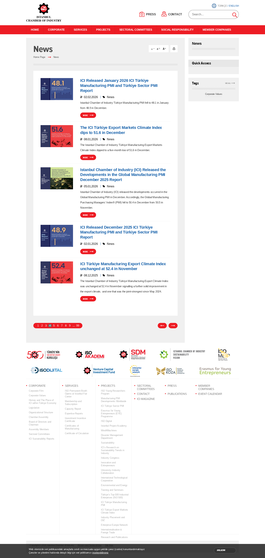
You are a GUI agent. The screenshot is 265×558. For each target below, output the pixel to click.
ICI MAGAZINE (146, 399)
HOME (35, 29)
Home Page (39, 57)
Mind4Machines (109, 430)
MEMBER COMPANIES (217, 29)
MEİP (217, 354)
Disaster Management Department (112, 436)
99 (77, 325)
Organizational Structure (41, 412)
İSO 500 (46, 354)
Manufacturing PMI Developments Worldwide (113, 400)
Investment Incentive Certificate (75, 419)
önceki (162, 325)
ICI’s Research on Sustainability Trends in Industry (112, 450)
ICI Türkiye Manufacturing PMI (114, 503)
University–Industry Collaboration (110, 471)
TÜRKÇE (222, 6)
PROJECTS (103, 29)
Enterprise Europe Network (114, 525)
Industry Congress (110, 457)
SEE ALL (228, 83)
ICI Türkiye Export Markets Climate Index (114, 511)
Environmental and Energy (114, 485)
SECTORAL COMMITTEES (135, 29)
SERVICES (80, 29)
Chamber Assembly (38, 417)
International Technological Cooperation (114, 479)
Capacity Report (73, 408)
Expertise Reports (74, 413)
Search (235, 15)
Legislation (34, 407)
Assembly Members (39, 429)
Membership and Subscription (73, 402)
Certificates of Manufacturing (72, 427)
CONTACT (175, 14)
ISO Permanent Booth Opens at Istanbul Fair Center (76, 393)
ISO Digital (106, 421)
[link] (125, 354)
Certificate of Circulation (77, 433)
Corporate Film (36, 390)
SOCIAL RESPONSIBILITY (177, 29)
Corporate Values (213, 94)
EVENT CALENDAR (210, 393)
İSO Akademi (85, 354)
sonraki (173, 325)
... (74, 325)
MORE (85, 115)
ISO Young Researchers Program (113, 392)
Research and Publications (114, 537)
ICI (44, 12)
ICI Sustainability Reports (41, 438)
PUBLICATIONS (177, 393)
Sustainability (107, 442)
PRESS (151, 14)
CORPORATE (56, 29)
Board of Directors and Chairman (40, 423)
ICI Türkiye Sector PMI (112, 406)
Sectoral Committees (39, 434)
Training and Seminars (112, 490)
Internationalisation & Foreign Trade (111, 531)
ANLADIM (221, 550)
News (56, 57)
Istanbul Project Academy (114, 425)
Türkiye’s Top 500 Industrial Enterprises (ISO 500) (115, 496)
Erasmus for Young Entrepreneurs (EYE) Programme (111, 413)
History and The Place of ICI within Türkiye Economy (42, 401)
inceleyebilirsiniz (100, 552)
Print (174, 48)
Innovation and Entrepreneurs (108, 464)
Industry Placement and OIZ (113, 519)
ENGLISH (234, 6)
